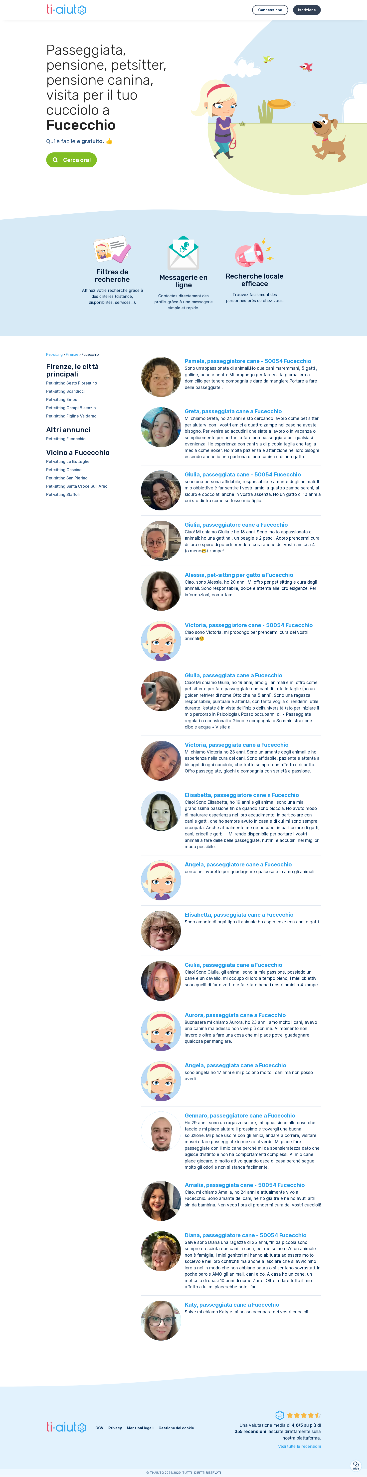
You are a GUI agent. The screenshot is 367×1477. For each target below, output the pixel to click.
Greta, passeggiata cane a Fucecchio (233, 411)
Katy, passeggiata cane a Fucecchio (232, 1304)
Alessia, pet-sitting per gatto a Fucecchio (239, 575)
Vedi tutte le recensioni (299, 1446)
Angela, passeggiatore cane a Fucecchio (238, 864)
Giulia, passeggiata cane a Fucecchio (233, 675)
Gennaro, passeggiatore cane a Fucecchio (240, 1115)
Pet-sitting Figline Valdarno (71, 415)
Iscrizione (307, 10)
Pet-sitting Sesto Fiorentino (71, 382)
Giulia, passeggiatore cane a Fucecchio (236, 524)
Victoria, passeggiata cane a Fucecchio (237, 744)
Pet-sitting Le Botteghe (68, 461)
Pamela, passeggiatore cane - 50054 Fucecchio (248, 361)
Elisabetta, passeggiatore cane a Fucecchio (242, 795)
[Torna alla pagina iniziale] (67, 10)
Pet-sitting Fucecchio (66, 438)
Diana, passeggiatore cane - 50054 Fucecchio (246, 1235)
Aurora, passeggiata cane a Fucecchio (235, 1015)
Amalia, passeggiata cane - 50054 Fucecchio (245, 1185)
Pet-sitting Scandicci (65, 391)
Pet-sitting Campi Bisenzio (71, 407)
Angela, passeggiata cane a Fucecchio (235, 1065)
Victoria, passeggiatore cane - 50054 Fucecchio (249, 625)
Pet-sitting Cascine (64, 469)
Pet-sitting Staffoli (63, 494)
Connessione (270, 10)
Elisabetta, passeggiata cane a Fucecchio (239, 914)
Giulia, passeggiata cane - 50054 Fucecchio (243, 474)
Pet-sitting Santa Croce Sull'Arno (77, 486)
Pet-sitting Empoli (62, 399)
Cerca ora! (77, 160)
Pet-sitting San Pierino (67, 477)
